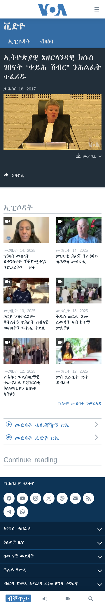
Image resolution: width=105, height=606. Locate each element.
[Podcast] (62, 498)
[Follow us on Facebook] (9, 498)
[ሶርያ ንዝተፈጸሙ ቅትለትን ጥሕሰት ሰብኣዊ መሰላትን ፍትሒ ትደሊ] (26, 290)
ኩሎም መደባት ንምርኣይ (80, 403)
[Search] (90, 598)
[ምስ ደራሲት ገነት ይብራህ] (79, 351)
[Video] (68, 598)
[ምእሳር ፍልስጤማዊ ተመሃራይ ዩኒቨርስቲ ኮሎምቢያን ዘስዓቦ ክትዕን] (26, 351)
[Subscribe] (75, 498)
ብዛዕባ (46, 41)
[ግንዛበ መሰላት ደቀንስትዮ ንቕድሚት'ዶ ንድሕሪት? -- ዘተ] (26, 230)
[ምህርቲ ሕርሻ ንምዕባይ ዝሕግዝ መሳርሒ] (79, 230)
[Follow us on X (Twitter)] (48, 498)
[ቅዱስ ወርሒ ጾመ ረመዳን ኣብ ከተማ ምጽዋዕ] (79, 290)
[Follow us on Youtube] (22, 498)
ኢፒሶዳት (19, 41)
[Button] (14, 176)
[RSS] (88, 498)
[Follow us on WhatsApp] (22, 511)
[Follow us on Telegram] (9, 511)
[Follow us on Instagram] (35, 498)
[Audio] (45, 598)
